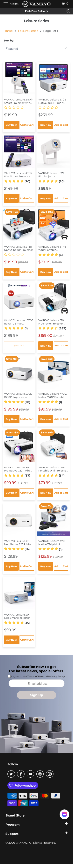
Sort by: (9, 40)
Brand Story (15, 815)
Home (8, 31)
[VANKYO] (36, 4)
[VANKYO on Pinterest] (40, 774)
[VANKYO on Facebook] (21, 774)
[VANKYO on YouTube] (31, 774)
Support (11, 834)
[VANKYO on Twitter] (11, 774)
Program (12, 824)
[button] (19, 107)
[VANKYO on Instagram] (50, 774)
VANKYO (21, 842)
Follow (12, 764)
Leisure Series (28, 31)
